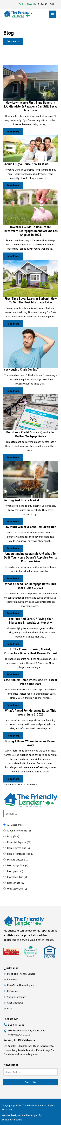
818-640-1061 (46, 4)
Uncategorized (17, 888)
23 (28, 784)
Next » (33, 784)
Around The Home (19, 830)
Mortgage (15, 871)
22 (25, 784)
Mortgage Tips (17, 876)
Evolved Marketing (12, 1119)
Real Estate (16, 882)
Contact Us (13, 41)
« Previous (9, 784)
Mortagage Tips (17, 865)
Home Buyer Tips (18, 847)
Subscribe (30, 1082)
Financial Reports (19, 842)
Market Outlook (17, 859)
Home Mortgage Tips (20, 853)
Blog (13, 836)
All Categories (15, 824)
